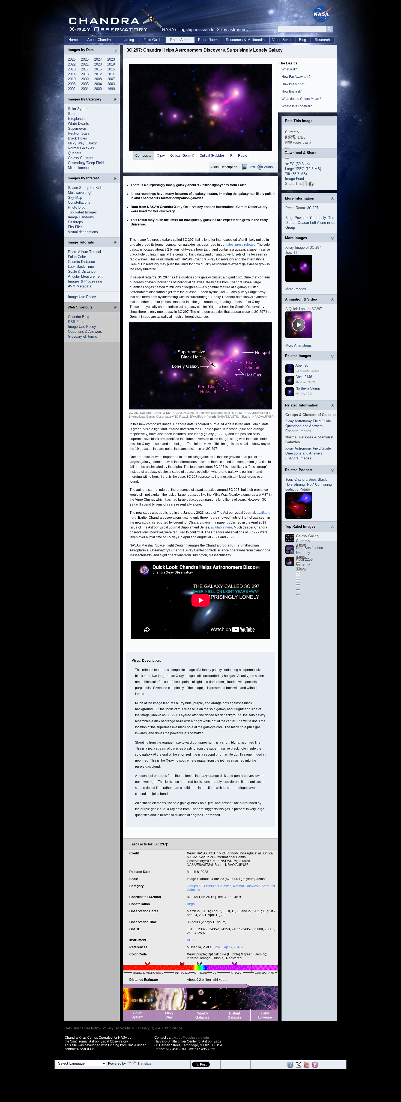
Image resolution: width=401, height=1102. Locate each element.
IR (231, 156)
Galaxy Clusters (80, 158)
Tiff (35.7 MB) (296, 174)
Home (73, 40)
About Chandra (99, 40)
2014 (72, 74)
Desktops (75, 222)
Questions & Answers (85, 331)
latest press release (240, 244)
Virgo (191, 904)
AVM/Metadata (79, 286)
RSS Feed (76, 322)
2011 (111, 74)
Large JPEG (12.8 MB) (303, 169)
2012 (98, 74)
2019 (111, 64)
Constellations (79, 202)
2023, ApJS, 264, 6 (229, 947)
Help (68, 1028)
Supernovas (77, 128)
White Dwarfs (78, 123)
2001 (85, 89)
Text (252, 167)
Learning (127, 40)
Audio (268, 167)
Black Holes (77, 138)
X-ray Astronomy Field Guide (308, 421)
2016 (98, 69)
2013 (85, 74)
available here (221, 527)
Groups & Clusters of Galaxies (209, 886)
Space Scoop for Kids (85, 188)
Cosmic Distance (81, 262)
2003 (111, 84)
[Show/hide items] (115, 50)
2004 (98, 84)
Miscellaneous (79, 168)
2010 (72, 79)
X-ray (161, 156)
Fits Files (75, 227)
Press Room (208, 40)
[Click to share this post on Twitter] (305, 185)
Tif (295, 252)
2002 (72, 89)
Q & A (156, 1028)
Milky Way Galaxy (82, 143)
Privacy (108, 1028)
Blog (302, 40)
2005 (85, 84)
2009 (85, 79)
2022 (72, 64)
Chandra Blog (78, 317)
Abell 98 (301, 365)
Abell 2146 (303, 377)
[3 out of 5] (287, 153)
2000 (98, 89)
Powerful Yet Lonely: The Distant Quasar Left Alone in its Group (310, 223)
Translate (144, 1063)
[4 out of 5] (287, 158)
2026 (72, 59)
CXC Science (172, 1028)
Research (322, 40)
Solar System (78, 109)
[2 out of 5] (287, 148)
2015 (111, 69)
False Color (77, 257)
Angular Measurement (85, 276)
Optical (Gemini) (182, 156)
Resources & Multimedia (245, 40)
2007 (111, 79)
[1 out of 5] (287, 143)
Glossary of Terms (82, 336)
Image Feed (294, 179)
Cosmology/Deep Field (86, 163)
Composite (143, 156)
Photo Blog (76, 207)
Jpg (288, 252)
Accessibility (125, 1028)
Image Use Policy (82, 297)
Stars (72, 114)
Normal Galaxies (81, 148)
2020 (98, 64)
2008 (98, 79)
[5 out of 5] (287, 163)
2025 (85, 59)
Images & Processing (85, 281)
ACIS (190, 940)
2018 (72, 69)
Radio (242, 156)
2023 (111, 59)
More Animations (298, 345)
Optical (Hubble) (212, 156)
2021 (85, 64)
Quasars (74, 153)
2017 (85, 69)
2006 (72, 84)
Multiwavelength (80, 193)
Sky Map (75, 197)
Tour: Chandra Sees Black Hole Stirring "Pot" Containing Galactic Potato (308, 484)
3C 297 (312, 208)
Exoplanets (77, 119)
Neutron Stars (79, 133)
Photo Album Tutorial (84, 252)
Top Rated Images (82, 212)
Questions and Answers (304, 426)
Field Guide (152, 40)
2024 (98, 59)
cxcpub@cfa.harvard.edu (190, 1037)
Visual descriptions (83, 232)
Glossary (142, 1028)
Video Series (282, 40)
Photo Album (180, 40)
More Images (295, 289)
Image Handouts (81, 217)
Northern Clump (307, 388)
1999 (111, 89)
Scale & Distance (81, 271)
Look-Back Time (81, 267)
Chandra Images (298, 431)
